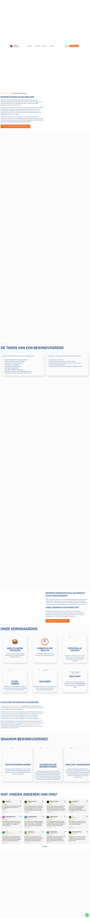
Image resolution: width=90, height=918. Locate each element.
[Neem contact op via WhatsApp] (87, 915)
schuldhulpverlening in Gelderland (29, 724)
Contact (51, 45)
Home (2, 93)
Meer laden (45, 846)
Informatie (37, 45)
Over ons (44, 45)
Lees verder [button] (4, 811)
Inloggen (67, 45)
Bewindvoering (8, 93)
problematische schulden (15, 706)
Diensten (29, 45)
